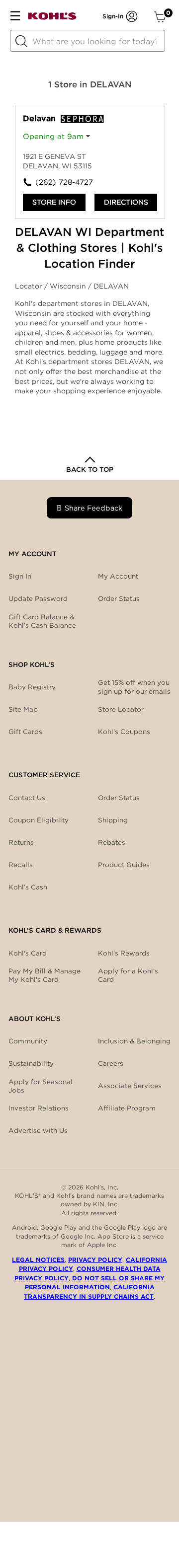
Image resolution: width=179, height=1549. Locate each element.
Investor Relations (38, 1108)
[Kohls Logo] (52, 18)
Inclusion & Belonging (134, 1041)
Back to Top (89, 469)
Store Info (54, 202)
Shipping (113, 820)
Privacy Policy (95, 1259)
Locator (29, 286)
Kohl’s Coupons (124, 732)
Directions (126, 202)
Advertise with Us (38, 1130)
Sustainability (31, 1063)
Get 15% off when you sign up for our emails (134, 686)
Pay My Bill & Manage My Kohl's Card (44, 975)
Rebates (111, 842)
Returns (21, 842)
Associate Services (130, 1086)
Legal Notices (38, 1259)
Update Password (38, 598)
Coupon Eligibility (38, 820)
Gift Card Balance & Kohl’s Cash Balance (42, 621)
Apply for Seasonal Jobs (40, 1086)
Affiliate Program (127, 1108)
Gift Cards (25, 732)
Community (27, 1041)
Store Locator (121, 709)
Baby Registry (32, 687)
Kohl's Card (27, 953)
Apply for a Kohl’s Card (128, 975)
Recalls (20, 865)
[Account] (132, 16)
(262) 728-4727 (62, 182)
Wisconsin (69, 286)
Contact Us (26, 798)
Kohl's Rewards (124, 953)
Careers (110, 1063)
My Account (118, 576)
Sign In (19, 576)
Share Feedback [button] (93, 508)
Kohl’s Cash (27, 887)
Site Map (23, 709)
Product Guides (124, 865)
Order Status (119, 798)
